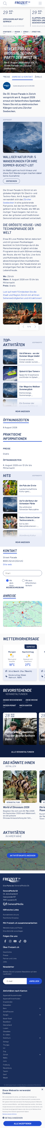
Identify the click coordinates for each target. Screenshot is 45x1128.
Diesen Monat (9, 705)
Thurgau (6, 1045)
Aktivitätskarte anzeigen (22, 855)
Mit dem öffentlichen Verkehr (30, 580)
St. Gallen (6, 1035)
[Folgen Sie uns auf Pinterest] (25, 941)
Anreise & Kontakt (22, 76)
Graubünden (7, 1002)
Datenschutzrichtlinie (9, 1114)
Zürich (25, 32)
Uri (4, 1048)
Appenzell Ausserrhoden (12, 995)
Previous (23, 327)
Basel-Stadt (7, 1018)
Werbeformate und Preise (12, 928)
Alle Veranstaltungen (22, 752)
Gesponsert (7, 120)
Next (35, 327)
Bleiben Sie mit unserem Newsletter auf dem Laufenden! (20, 973)
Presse (5, 955)
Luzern (5, 1028)
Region (17, 32)
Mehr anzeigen (22, 411)
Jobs (5, 962)
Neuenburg (7, 1068)
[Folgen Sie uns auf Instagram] (10, 941)
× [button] (42, 1089)
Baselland (6, 1022)
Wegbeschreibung (15, 587)
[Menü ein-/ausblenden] (40, 3)
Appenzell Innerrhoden (11, 999)
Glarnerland (7, 1025)
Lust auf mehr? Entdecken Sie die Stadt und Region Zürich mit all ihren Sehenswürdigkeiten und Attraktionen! (22, 294)
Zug (4, 1051)
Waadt (5, 1078)
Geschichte (7, 952)
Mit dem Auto (11, 580)
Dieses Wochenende (12, 700)
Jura (4, 1061)
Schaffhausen (8, 1011)
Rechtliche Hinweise (10, 918)
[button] (22, 1117)
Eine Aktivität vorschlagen (13, 931)
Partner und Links (10, 958)
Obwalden (6, 1031)
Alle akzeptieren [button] (22, 1123)
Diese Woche (32, 700)
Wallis (5, 1058)
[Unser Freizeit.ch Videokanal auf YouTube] (15, 941)
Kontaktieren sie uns (11, 915)
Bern (5, 1008)
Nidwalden (7, 1005)
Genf (5, 1074)
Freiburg (6, 1065)
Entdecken (11, 181)
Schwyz (6, 1042)
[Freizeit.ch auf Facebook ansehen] (5, 941)
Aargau (5, 1015)
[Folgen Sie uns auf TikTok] (20, 941)
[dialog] (22, 1107)
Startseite (7, 32)
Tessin (5, 1071)
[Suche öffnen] (5, 3)
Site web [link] (7, 564)
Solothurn (7, 1038)
